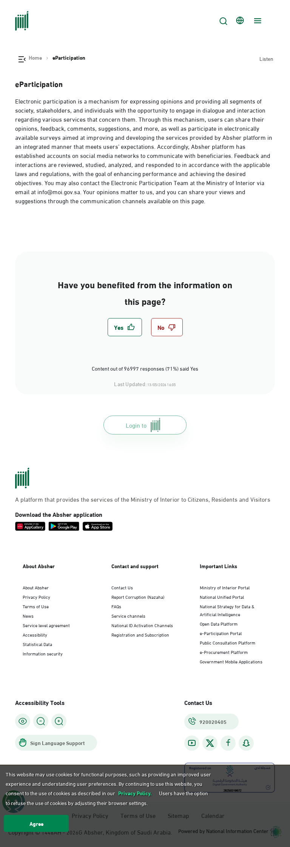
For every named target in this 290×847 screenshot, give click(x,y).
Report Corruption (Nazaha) (137, 596)
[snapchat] (246, 743)
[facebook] (228, 743)
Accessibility (35, 634)
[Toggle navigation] (257, 20)
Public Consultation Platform (227, 642)
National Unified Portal (222, 596)
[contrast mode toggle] (22, 721)
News (28, 615)
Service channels (128, 615)
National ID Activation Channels (142, 625)
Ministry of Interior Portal (225, 587)
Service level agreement (46, 625)
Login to (136, 424)
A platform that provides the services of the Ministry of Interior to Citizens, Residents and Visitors (142, 499)
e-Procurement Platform (224, 652)
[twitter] (209, 743)
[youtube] (191, 743)
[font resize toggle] (40, 721)
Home (35, 57)
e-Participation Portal (221, 633)
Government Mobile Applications (231, 661)
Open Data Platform (219, 623)
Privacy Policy (36, 596)
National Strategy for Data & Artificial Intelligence (227, 610)
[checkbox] (125, 327)
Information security (43, 653)
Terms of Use (36, 606)
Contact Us (122, 587)
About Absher (36, 587)
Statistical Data (37, 644)
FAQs (116, 606)
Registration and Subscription (140, 634)
